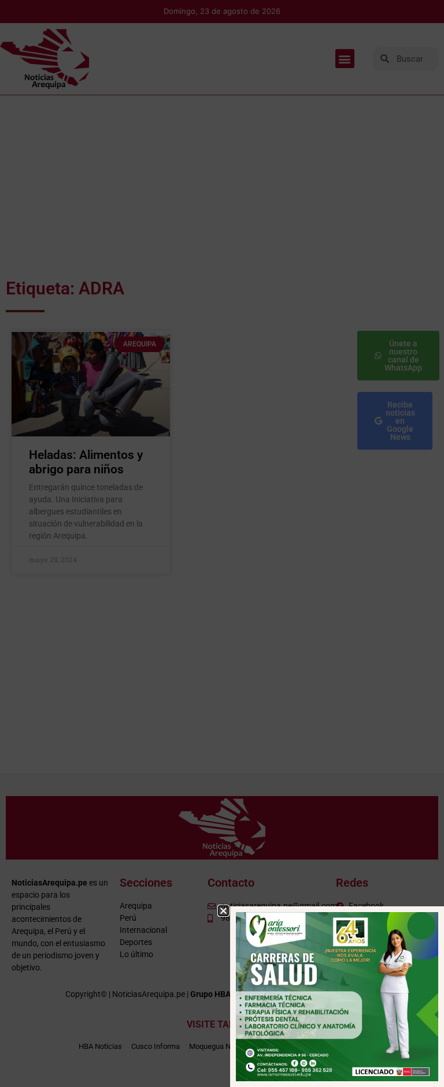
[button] (223, 910)
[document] (222, 543)
